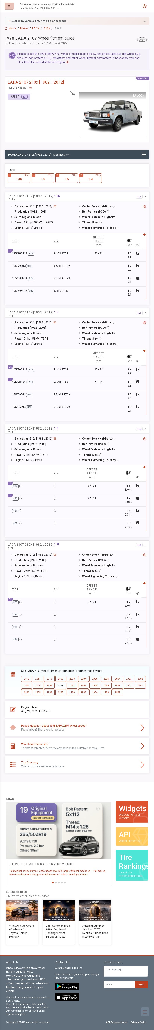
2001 (26, 685)
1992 (128, 685)
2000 (38, 685)
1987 (60, 692)
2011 (38, 678)
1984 (94, 692)
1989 (38, 692)
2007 (83, 678)
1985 (83, 692)
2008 (72, 678)
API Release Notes (117, 1022)
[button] (77, 21)
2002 (140, 678)
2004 (117, 678)
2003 (128, 678)
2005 (106, 678)
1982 (117, 692)
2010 (49, 678)
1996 (83, 685)
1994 (106, 685)
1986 (72, 692)
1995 (94, 685)
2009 (60, 678)
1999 (49, 685)
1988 (49, 692)
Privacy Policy (138, 1022)
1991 (140, 685)
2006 (94, 678)
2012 (26, 678)
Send (141, 984)
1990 (26, 692)
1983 (106, 692)
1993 (117, 685)
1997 (72, 685)
